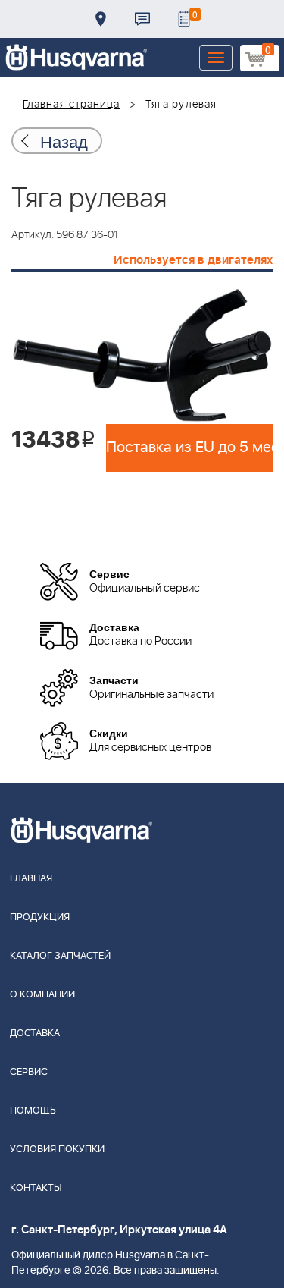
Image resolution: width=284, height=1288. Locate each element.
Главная (31, 879)
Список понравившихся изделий (184, 19)
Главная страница (71, 104)
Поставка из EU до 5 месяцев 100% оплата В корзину (189, 447)
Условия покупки (57, 1149)
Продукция (40, 917)
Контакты (142, 19)
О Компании (42, 995)
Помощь (33, 1111)
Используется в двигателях (193, 260)
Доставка (100, 19)
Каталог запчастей (60, 956)
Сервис (29, 1072)
